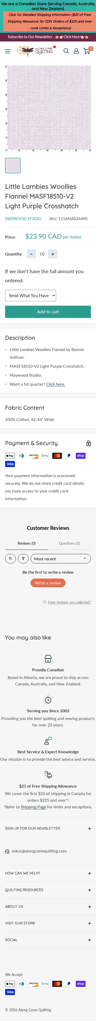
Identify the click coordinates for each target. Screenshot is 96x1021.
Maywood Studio (23, 218)
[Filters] (23, 558)
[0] (86, 51)
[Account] (76, 51)
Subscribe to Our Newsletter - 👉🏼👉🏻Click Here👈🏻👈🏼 (48, 37)
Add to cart (48, 311)
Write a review (48, 582)
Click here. (55, 383)
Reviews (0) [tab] (27, 543)
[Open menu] (7, 51)
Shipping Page (33, 806)
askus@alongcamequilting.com (39, 850)
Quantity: (13, 253)
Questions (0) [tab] (69, 543)
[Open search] (66, 51)
